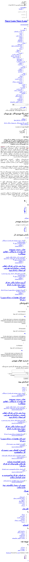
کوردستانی (19, 44)
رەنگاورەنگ (19, 60)
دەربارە (23, 17)
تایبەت (23, 389)
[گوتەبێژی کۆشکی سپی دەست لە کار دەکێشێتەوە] (13, 445)
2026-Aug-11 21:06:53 (17, 472)
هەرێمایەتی (19, 99)
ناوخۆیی (20, 63)
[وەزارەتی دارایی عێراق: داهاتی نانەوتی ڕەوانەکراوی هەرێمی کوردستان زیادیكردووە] (13, 258)
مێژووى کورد (19, 35)
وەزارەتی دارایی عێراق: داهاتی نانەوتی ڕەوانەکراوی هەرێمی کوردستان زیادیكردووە (13, 268)
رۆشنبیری (23, 30)
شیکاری (17, 51)
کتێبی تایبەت (19, 89)
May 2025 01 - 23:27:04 (19, 120)
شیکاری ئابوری (15, 54)
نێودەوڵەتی (19, 41)
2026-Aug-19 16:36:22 (17, 409)
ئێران (21, 47)
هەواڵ (23, 43)
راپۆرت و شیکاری (21, 61)
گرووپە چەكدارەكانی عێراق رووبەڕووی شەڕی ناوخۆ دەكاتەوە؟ (15, 285)
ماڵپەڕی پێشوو (21, 11)
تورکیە (20, 48)
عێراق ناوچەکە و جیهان (16, 45)
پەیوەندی (23, 14)
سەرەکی (22, 107)
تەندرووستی (19, 58)
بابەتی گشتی (22, 91)
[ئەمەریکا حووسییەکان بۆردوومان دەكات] (17, 123)
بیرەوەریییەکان (18, 96)
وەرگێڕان (20, 64)
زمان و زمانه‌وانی (18, 31)
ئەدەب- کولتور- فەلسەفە (16, 102)
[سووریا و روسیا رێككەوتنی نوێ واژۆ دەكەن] (14, 480)
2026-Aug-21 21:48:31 (17, 396)
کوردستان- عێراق (15, 56)
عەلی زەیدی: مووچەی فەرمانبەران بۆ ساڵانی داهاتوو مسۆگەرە (14, 252)
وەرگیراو (20, 71)
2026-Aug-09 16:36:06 (17, 482)
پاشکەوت (26, 378)
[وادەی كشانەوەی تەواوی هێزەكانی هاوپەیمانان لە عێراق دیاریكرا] (13, 457)
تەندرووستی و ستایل (17, 81)
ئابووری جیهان (16, 57)
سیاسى (20, 37)
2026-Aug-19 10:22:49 (17, 435)
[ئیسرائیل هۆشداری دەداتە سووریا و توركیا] (14, 290)
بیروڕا (23, 66)
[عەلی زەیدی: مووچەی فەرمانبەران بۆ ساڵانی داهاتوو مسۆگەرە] (13, 242)
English (22, 7)
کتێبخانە (20, 83)
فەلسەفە (20, 40)
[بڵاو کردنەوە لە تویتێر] (24, 208)
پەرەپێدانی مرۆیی (18, 90)
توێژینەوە (23, 67)
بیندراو (23, 390)
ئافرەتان (23, 74)
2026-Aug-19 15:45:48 (17, 423)
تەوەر (24, 73)
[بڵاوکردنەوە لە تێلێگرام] (24, 211)
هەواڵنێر (23, 119)
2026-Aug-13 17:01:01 (17, 458)
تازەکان (23, 387)
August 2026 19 (18, 262)
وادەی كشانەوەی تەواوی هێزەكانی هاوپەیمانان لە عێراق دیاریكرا (14, 464)
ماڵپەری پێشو (21, 550)
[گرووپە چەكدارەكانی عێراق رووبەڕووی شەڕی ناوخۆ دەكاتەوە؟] (13, 275)
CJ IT (18, 552)
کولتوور (20, 38)
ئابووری (20, 53)
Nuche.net (8, 552)
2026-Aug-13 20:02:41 (17, 446)
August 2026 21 (18, 246)
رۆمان (20, 34)
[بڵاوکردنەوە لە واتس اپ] (24, 213)
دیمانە (24, 86)
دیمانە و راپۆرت (18, 79)
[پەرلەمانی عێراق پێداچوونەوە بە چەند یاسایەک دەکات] (13, 470)
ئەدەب (20, 33)
